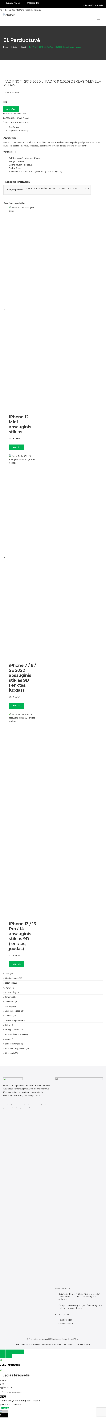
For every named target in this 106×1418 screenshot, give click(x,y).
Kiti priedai (9, 1053)
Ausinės (8, 1039)
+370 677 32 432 (32, 3)
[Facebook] (101, 3)
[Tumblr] (6, 1108)
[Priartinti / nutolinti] (3, 1352)
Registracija (36, 10)
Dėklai (23, 47)
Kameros (9, 997)
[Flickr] (9, 1104)
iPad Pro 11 (24, 122)
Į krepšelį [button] (17, 447)
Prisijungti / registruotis (93, 5)
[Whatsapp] (18, 1104)
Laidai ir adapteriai (13, 1020)
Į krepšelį (11, 109)
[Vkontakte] (23, 1108)
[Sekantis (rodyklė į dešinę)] (9, 1356)
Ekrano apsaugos (12, 1011)
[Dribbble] (35, 1104)
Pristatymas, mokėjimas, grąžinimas (46, 1344)
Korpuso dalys (11, 992)
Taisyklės (68, 1344)
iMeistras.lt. (57, 1339)
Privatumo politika (82, 1344)
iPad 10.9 (14, 122)
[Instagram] (39, 1104)
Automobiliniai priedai (14, 1034)
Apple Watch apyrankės (15, 1048)
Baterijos (9, 983)
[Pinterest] (43, 1104)
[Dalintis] (15, 1352)
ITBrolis (76, 1339)
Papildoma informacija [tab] (19, 130)
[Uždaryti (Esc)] (21, 1352)
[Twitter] (26, 1104)
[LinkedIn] (31, 1104)
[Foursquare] (48, 1104)
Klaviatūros (9, 1001)
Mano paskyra (22, 1344)
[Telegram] (22, 1104)
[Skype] (18, 1108)
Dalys (7, 973)
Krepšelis (5, 1408)
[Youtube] (10, 1108)
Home (5, 47)
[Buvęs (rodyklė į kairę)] (3, 1356)
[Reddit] (13, 1104)
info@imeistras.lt (23, 10)
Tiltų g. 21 (17, 3)
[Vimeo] (14, 1108)
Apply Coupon (6, 1387)
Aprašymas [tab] (14, 127)
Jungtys (8, 987)
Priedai (14, 47)
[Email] (27, 1108)
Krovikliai (8, 1015)
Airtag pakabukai (12, 1029)
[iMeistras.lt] (9, 15)
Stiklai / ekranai (11, 978)
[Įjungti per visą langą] (9, 1352)
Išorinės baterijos (12, 1043)
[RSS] (31, 1108)
